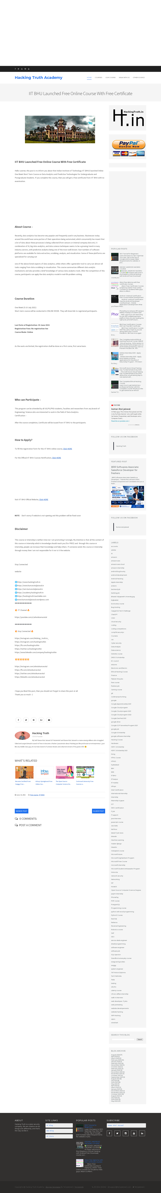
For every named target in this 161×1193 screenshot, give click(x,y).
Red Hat (114, 919)
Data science (116, 650)
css (112, 639)
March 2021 (115, 1087)
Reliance (114, 922)
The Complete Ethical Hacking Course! (130, 382)
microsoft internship (118, 865)
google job (115, 729)
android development (119, 575)
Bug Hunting (115, 607)
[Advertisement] (65, 33)
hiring (113, 754)
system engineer (117, 969)
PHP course (115, 901)
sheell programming (118, 944)
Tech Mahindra (116, 976)
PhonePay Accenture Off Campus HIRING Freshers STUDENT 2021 (132, 312)
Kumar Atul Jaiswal (116, 1125)
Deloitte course (116, 654)
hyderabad (115, 765)
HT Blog (50, 1125)
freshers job (115, 686)
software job (115, 951)
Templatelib (79, 1187)
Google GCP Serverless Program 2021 (124, 725)
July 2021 (114, 1080)
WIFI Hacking (115, 1015)
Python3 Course (117, 915)
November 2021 (116, 1073)
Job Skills (114, 826)
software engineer (117, 947)
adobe (113, 550)
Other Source (139, 77)
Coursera (114, 636)
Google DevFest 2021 (118, 718)
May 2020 (114, 1101)
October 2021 (116, 1075)
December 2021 (116, 1072)
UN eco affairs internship (119, 994)
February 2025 (116, 1060)
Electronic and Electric (119, 668)
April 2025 (114, 1056)
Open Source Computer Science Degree (126, 890)
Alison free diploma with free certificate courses (130, 283)
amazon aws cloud (117, 564)
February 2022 (116, 1068)
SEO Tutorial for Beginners (129, 254)
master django (116, 844)
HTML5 (113, 761)
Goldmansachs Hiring (118, 697)
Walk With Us (124, 77)
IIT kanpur (114, 779)
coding (113, 625)
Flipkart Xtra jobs (117, 679)
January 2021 (115, 1089)
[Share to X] (26, 720)
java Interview (116, 818)
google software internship (120, 736)
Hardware (114, 743)
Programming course (118, 908)
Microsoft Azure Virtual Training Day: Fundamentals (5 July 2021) (131, 369)
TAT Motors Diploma (118, 972)
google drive (115, 722)
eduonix (114, 664)
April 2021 (114, 1085)
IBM (112, 768)
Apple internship (117, 582)
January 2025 (115, 1061)
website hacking (117, 1012)
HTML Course (116, 757)
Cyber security (116, 643)
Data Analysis (115, 647)
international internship (119, 793)
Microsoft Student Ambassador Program (125, 869)
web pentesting (116, 1005)
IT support (114, 815)
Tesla (113, 980)
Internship (114, 797)
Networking (115, 879)
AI (111, 553)
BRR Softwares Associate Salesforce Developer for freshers (125, 470)
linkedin (114, 836)
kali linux (114, 829)
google (113, 700)
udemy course (116, 990)
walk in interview (117, 997)
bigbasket (114, 600)
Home (89, 77)
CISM (113, 618)
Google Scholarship (118, 732)
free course (34, 795)
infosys (113, 786)
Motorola (114, 872)
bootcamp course (117, 604)
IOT (112, 804)
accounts (114, 546)
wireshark (114, 1022)
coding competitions (118, 629)
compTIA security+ (117, 632)
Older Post (98, 811)
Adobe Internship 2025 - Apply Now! (130, 354)
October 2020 (116, 1094)
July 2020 (114, 1098)
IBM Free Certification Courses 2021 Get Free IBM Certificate (130, 325)
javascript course (117, 822)
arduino (114, 586)
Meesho (114, 847)
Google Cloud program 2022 (121, 715)
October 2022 (116, 1067)
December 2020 (117, 1091)
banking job (115, 593)
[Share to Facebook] (18, 720)
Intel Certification (117, 790)
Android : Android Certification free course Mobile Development (131, 296)
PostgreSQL (115, 904)
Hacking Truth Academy (38, 77)
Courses (98, 77)
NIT (112, 883)
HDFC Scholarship (117, 747)
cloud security (116, 621)
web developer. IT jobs (119, 1001)
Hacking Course (117, 740)
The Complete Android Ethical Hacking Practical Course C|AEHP (131, 340)
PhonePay (115, 897)
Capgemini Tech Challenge (120, 611)
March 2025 (115, 1058)
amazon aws (115, 561)
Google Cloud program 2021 (121, 711)
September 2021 (117, 1077)
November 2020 (117, 1092)
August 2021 (115, 1079)
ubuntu (113, 987)
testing (113, 983)
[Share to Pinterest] (33, 720)
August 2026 (115, 1055)
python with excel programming (122, 912)
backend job (115, 589)
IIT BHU (41, 795)
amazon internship (117, 568)
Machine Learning (117, 840)
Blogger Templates (53, 1187)
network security (117, 876)
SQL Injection (116, 954)
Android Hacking (117, 579)
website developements (120, 1008)
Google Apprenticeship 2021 (121, 704)
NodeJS (114, 886)
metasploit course (117, 851)
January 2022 (115, 1070)
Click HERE (67, 448)
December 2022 (117, 1065)
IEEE (112, 772)
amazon (114, 557)
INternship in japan (117, 800)
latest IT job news (117, 833)
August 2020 (115, 1096)
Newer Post (21, 811)
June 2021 (114, 1082)
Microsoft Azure (116, 854)
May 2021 (114, 1084)
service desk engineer (119, 940)
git (112, 693)
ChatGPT (114, 614)
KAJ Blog (51, 1131)
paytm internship (117, 894)
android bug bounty (118, 571)
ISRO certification (117, 808)
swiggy (113, 965)
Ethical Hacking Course (119, 672)
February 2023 (116, 1063)
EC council (115, 661)
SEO (112, 937)
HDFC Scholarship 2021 (119, 750)
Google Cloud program (119, 707)
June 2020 (114, 1099)
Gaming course (116, 689)
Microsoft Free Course (119, 861)
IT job (113, 811)
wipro (113, 1019)
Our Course (110, 77)
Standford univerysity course (121, 958)
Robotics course (117, 929)
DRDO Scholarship (118, 657)
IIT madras (114, 783)
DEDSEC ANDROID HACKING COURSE (130, 268)
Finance (114, 675)
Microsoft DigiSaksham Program (122, 858)
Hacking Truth (121, 446)
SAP (112, 933)
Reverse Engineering (118, 926)
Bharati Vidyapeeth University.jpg (123, 596)
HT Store (50, 1136)
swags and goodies (118, 962)
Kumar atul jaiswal (122, 527)
